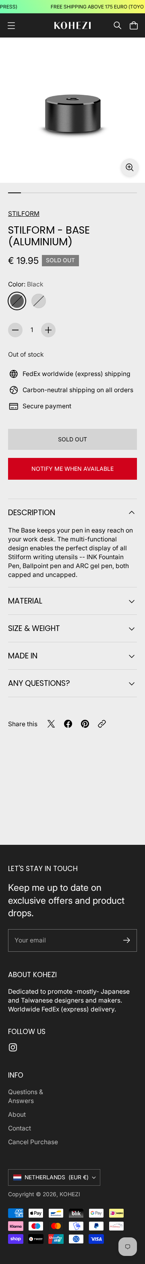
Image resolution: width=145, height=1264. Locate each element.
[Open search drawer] (118, 25)
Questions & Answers (25, 1096)
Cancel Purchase (33, 1142)
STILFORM (23, 213)
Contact (19, 1128)
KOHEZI (70, 1194)
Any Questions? (39, 683)
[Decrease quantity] (15, 330)
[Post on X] (51, 724)
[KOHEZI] (72, 25)
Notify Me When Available (72, 468)
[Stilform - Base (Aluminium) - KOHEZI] (72, 110)
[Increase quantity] (48, 330)
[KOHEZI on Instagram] (13, 1047)
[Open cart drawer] (134, 25)
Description (31, 512)
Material (25, 600)
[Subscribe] (126, 940)
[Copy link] (102, 724)
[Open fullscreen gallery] (130, 167)
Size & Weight (34, 628)
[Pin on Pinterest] (85, 724)
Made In (22, 655)
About (17, 1114)
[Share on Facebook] (68, 724)
